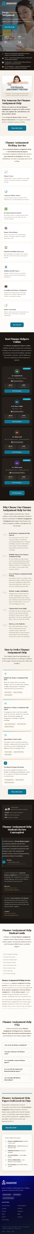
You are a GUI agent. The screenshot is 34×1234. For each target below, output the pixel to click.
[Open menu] (30, 3)
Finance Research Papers (9, 962)
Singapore (20, 1211)
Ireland (4, 1211)
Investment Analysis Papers (10, 959)
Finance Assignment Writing (10, 954)
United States (6, 1205)
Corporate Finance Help (9, 957)
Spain (3, 1214)
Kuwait (4, 1217)
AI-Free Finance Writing (9, 973)
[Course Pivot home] (9, 3)
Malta (19, 1214)
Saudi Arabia (5, 1219)
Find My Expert (17, 493)
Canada (4, 1208)
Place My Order (10, 27)
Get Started (17, 325)
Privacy (8, 1231)
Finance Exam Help (8, 971)
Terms (3, 1231)
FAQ (13, 1231)
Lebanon (19, 1217)
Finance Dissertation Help (9, 965)
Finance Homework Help (9, 968)
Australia (19, 1208)
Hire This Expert (17, 391)
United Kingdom (21, 1205)
